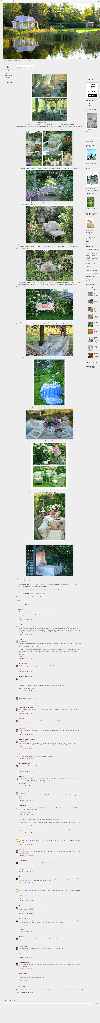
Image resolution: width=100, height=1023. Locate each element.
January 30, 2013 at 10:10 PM (26, 723)
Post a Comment (21, 986)
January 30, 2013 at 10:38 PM (26, 748)
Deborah (21, 946)
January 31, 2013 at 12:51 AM (26, 785)
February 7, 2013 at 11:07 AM (26, 957)
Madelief (21, 918)
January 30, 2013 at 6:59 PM (25, 619)
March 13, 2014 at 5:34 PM (25, 983)
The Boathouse (96, 301)
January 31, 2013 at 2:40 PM (25, 832)
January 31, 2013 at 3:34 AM (26, 800)
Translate (91, 141)
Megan (21, 936)
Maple (20, 849)
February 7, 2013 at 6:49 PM (25, 968)
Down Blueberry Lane (24, 838)
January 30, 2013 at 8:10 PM (25, 702)
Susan (20, 728)
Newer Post (19, 989)
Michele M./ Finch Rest (25, 676)
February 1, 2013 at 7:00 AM (26, 883)
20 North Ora (22, 663)
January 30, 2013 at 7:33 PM (25, 658)
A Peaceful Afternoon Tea (96, 317)
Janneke (21, 877)
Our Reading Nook (96, 331)
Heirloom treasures (24, 625)
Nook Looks (95, 346)
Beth (20, 718)
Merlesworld (22, 696)
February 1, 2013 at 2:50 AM (26, 871)
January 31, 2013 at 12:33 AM (26, 771)
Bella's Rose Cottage (24, 791)
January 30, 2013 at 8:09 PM (25, 690)
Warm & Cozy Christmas (96, 356)
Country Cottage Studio (27, 584)
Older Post (80, 989)
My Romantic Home (27, 593)
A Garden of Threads (24, 707)
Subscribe (92, 95)
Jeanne (21, 906)
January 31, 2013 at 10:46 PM (26, 855)
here (79, 203)
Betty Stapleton (23, 962)
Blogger (54, 1012)
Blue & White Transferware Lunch (96, 340)
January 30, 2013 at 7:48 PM (25, 671)
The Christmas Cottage (96, 309)
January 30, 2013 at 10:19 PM (26, 734)
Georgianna (22, 860)
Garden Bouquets (94, 288)
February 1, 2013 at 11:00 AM (26, 900)
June (20, 776)
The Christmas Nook (96, 294)
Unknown (21, 805)
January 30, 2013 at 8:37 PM (25, 713)
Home (49, 989)
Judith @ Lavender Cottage (26, 739)
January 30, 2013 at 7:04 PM (25, 634)
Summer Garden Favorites (96, 324)
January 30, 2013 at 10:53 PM (26, 758)
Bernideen (21, 754)
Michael (91, 105)
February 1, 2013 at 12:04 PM (26, 913)
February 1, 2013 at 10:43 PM (26, 941)
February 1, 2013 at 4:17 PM (25, 931)
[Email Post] (32, 604)
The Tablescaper (23, 763)
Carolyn (21, 639)
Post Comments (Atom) (27, 992)
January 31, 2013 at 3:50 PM (25, 844)
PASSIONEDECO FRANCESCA (27, 888)
